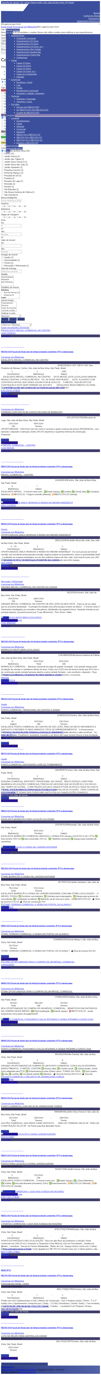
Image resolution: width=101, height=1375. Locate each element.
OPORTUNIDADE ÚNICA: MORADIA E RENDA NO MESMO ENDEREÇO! (36, 534)
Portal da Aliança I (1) (13, 172)
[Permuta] (8, 305)
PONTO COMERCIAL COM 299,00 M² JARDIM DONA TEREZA (31, 1106)
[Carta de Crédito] (8, 310)
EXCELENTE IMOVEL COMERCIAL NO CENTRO (24, 359)
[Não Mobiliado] (7, 282)
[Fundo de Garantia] (8, 308)
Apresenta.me (7, 1367)
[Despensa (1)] (10, 295)
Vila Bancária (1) (11, 189)
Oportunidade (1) (12, 260)
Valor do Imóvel (8, 240)
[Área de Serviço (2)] (10, 292)
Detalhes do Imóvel (10, 287)
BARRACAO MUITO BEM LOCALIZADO (20, 649)
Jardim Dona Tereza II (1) (15, 161)
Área (3, 220)
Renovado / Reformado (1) (16, 265)
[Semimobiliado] (7, 277)
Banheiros (5, 209)
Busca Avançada (8, 322)
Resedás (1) (9, 183)
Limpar (13, 319)
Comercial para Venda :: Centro (15, 1283)
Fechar (21, 319)
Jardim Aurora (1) (12, 156)
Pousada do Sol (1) (12, 175)
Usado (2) (8, 257)
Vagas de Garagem (10, 214)
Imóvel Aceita (7, 300)
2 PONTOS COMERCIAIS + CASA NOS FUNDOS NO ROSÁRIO (31, 1223)
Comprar (5, 440)
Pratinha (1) (9, 178)
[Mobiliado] (7, 279)
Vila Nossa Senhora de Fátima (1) (19, 192)
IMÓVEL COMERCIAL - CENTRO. (17, 474)
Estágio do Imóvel (9, 254)
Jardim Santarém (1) (13, 167)
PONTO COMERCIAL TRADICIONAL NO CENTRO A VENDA (30, 709)
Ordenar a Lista (8, 313)
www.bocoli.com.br (27, 1372)
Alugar (12, 499)
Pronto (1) (8, 262)
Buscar (4, 319)
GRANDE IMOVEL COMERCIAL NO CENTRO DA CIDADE (29, 587)
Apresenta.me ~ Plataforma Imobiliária (18, 1369)
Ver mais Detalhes (9, 396)
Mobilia (4, 274)
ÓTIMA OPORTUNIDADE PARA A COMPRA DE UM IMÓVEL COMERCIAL (37, 991)
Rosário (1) (9, 186)
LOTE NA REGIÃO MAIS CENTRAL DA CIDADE (24, 1335)
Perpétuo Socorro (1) (13, 170)
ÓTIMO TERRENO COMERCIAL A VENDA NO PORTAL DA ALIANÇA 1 (35, 934)
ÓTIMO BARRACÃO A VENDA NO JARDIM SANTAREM (28, 876)
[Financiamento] (8, 303)
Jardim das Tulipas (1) (14, 159)
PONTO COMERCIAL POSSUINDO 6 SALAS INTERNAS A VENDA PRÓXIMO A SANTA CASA (46, 1048)
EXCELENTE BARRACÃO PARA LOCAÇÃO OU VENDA (27, 819)
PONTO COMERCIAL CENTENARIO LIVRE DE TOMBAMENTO (31, 764)
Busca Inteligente (9, 197)
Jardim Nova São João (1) (16, 164)
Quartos (5, 203)
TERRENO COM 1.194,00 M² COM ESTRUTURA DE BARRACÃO (32, 412)
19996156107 (83, 21)
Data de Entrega (8, 268)
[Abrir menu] (99, 23)
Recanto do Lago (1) (13, 181)
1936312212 (94, 21)
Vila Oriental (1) (11, 194)
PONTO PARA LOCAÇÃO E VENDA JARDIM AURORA (27, 1163)
